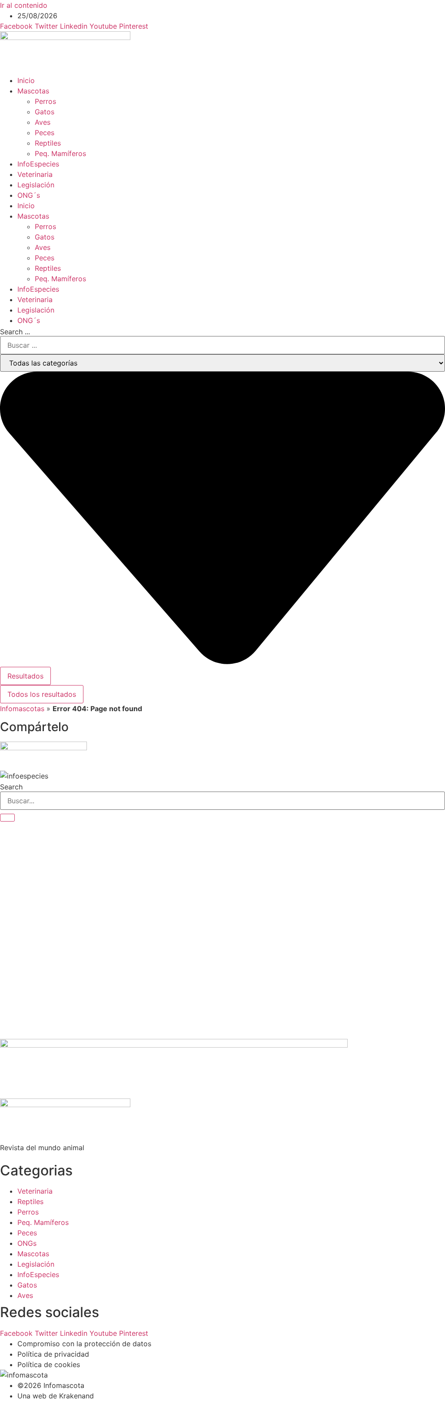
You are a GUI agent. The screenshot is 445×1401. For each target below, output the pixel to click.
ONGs (27, 1243)
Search (11, 786)
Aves (42, 122)
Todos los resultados (41, 694)
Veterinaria (35, 174)
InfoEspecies (38, 164)
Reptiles (48, 143)
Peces (44, 132)
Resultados (25, 676)
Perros (45, 101)
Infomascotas (22, 708)
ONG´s (28, 195)
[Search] (7, 818)
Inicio (26, 80)
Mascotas (33, 91)
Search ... (15, 331)
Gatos (44, 111)
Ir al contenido (23, 5)
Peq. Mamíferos (60, 153)
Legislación (35, 184)
